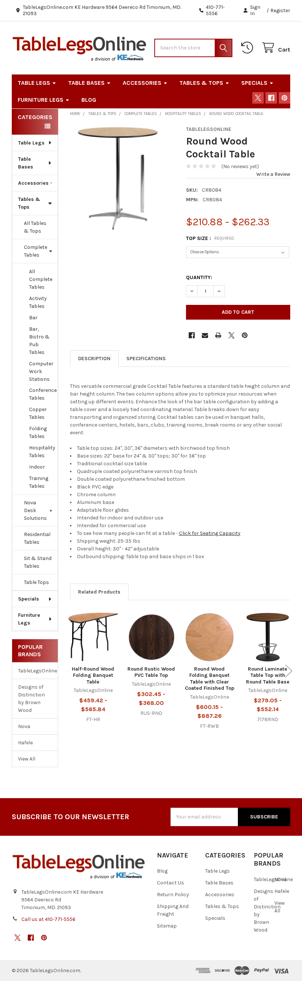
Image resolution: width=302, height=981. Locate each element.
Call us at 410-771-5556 (48, 919)
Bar (33, 317)
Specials (254, 82)
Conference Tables (43, 394)
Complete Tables (35, 251)
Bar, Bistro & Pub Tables (39, 340)
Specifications (146, 358)
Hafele (25, 743)
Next (288, 671)
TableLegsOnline (35, 671)
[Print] (218, 335)
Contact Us (170, 883)
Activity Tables (38, 302)
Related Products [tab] (99, 592)
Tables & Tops (201, 82)
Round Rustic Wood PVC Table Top (151, 672)
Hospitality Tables (42, 452)
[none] (122, 178)
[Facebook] (271, 98)
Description (94, 358)
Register (280, 10)
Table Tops (36, 582)
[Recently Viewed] (248, 47)
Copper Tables (38, 413)
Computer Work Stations (41, 371)
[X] (258, 98)
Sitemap (167, 926)
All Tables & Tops (35, 227)
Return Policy (173, 894)
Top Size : (210, 238)
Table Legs (34, 82)
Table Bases (86, 82)
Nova (24, 726)
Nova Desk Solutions (35, 510)
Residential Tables (37, 538)
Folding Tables (38, 432)
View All (26, 759)
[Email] (205, 335)
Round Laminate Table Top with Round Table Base (267, 675)
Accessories (142, 82)
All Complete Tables (40, 279)
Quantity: (199, 277)
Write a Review (273, 174)
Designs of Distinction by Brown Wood (31, 698)
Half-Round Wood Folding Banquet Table (93, 675)
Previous (71, 671)
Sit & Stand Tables (38, 562)
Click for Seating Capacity (209, 533)
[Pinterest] (284, 98)
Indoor (37, 467)
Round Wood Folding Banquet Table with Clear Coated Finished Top (209, 679)
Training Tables (38, 482)
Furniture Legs (40, 99)
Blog (88, 99)
